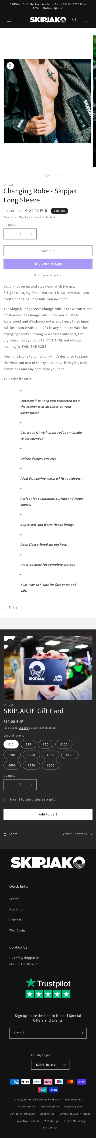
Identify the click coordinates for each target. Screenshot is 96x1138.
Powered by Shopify (49, 1099)
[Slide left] (38, 176)
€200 (12, 755)
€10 (11, 744)
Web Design (18, 930)
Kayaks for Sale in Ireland (75, 1113)
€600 (50, 765)
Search (14, 899)
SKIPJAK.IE (30, 1099)
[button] (9, 20)
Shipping (24, 217)
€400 (70, 755)
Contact (15, 920)
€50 (45, 744)
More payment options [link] (48, 275)
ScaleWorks (50, 1128)
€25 (28, 744)
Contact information (22, 1113)
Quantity (9, 225)
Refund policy (73, 1099)
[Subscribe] (81, 1033)
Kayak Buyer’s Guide (27, 1121)
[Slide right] (58, 176)
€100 (64, 744)
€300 (50, 755)
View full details (75, 834)
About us (16, 909)
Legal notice (46, 1113)
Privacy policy (26, 1106)
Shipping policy (73, 1106)
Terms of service (49, 1106)
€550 (31, 765)
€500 (12, 765)
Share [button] (13, 607)
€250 (31, 755)
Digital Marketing (74, 1121)
